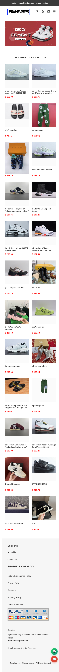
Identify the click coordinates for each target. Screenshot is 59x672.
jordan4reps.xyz (29, 663)
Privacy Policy (14, 583)
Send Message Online (18, 640)
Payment (12, 590)
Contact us (12, 559)
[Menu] (54, 11)
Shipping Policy (14, 597)
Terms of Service (15, 604)
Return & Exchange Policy (19, 576)
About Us (12, 552)
